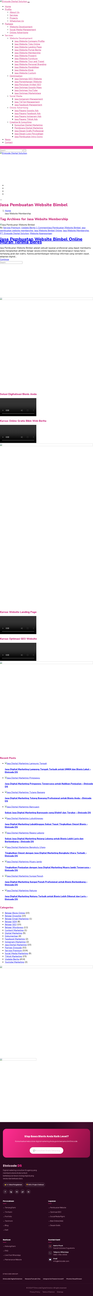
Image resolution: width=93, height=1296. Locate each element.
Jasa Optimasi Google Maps (28, 87)
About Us (14, 12)
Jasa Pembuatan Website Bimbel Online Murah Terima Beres (41, 240)
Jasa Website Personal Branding (30, 64)
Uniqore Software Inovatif (53, 1279)
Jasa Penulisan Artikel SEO (28, 84)
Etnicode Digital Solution (12, 1279)
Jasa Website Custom (25, 73)
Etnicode (12, 1165)
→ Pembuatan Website (57, 1208)
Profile (8, 9)
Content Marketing (14, 930)
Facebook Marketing (15, 939)
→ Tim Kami (7, 1212)
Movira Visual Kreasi (74, 1279)
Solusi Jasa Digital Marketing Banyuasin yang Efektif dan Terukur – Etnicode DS (48, 812)
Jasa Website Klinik (24, 70)
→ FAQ (5, 1251)
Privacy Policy (35, 1292)
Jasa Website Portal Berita (28, 49)
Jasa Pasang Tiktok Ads (26, 119)
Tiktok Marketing (13, 956)
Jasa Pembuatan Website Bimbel (64, 227)
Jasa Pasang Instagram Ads (28, 116)
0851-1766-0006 (60, 1255)
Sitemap (60, 1292)
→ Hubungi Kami (9, 1246)
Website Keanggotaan (41, 233)
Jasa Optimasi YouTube (26, 90)
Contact (9, 142)
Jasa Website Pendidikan (27, 67)
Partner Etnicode (13, 947)
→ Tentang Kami (9, 1208)
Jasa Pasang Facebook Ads (28, 113)
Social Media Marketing (16, 953)
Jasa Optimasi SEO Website (28, 78)
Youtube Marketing (14, 962)
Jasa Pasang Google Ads (27, 110)
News (8, 139)
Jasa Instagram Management (29, 99)
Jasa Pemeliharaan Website (28, 81)
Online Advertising (19, 32)
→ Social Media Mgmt (56, 1216)
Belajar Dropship (13, 915)
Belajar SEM (11, 921)
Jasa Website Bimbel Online (48, 230)
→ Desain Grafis (54, 1225)
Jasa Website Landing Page (28, 47)
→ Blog (5, 1225)
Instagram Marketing (15, 941)
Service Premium (11, 227)
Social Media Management (23, 29)
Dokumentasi (11, 936)
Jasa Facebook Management (28, 104)
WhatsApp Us (17, 21)
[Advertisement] (46, 281)
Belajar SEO (11, 924)
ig (11, 1192)
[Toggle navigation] (29, 2)
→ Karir (5, 1230)
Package (9, 23)
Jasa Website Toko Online (27, 44)
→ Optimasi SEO (54, 1212)
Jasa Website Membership (28, 52)
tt (17, 1192)
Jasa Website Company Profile (30, 41)
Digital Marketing (13, 933)
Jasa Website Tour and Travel (29, 61)
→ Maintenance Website (12, 1260)
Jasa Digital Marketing (16, 944)
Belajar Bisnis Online (15, 913)
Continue (4, 259)
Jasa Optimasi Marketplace (28, 93)
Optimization (16, 75)
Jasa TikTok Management (27, 101)
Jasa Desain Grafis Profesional (29, 130)
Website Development (21, 26)
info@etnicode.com (61, 1261)
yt (23, 1192)
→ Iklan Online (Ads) (55, 1221)
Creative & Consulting (21, 122)
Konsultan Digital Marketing (29, 125)
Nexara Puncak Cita (32, 1279)
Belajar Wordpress (14, 927)
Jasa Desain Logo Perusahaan (29, 133)
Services (14, 15)
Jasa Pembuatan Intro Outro (29, 136)
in (28, 1192)
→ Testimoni (8, 1221)
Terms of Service (48, 1292)
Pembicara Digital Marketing (29, 127)
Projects (14, 18)
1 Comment (42, 227)
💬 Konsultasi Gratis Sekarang (46, 1150)
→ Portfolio (7, 1216)
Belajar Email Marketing (17, 918)
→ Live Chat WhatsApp (12, 1255)
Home (8, 6)
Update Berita (28, 227)
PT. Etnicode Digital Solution (14, 233)
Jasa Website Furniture (26, 58)
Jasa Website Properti (25, 55)
